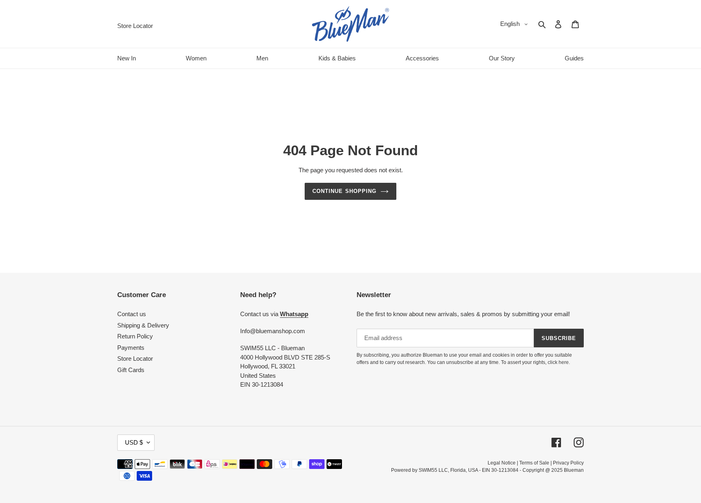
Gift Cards (130, 369)
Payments (130, 347)
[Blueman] (350, 24)
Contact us (131, 313)
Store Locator (135, 358)
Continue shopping (344, 191)
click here (558, 362)
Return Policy (135, 336)
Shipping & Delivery (143, 325)
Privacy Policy (568, 463)
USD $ (134, 442)
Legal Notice (502, 463)
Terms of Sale (534, 463)
